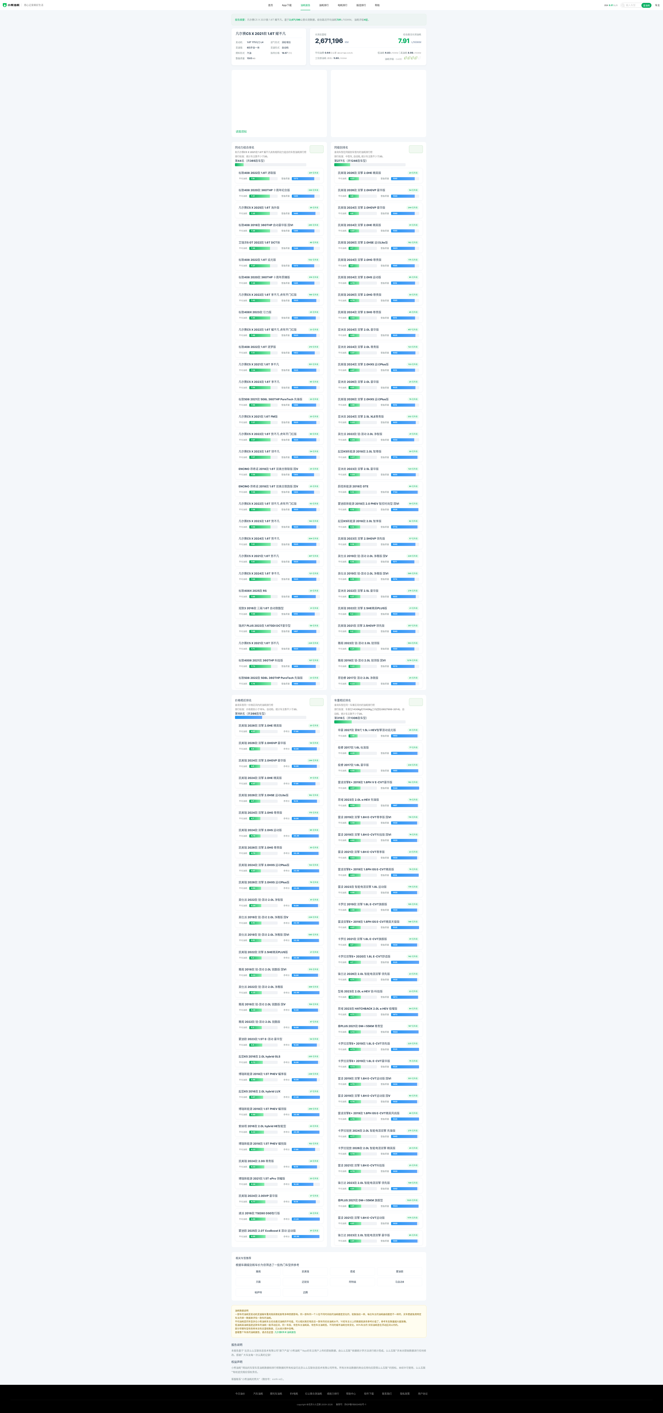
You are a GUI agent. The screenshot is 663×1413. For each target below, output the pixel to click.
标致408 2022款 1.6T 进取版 (257, 173)
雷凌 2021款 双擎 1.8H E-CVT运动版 (361, 1217)
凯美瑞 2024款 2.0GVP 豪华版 (258, 1195)
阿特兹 (352, 1281)
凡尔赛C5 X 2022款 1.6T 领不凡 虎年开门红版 (268, 503)
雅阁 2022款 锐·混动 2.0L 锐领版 (358, 643)
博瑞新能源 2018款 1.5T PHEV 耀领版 (262, 1109)
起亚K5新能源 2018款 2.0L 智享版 (359, 521)
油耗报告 (305, 5)
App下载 (287, 5)
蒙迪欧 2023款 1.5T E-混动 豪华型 (260, 1039)
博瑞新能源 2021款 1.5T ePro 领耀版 (262, 1178)
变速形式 (275, 47)
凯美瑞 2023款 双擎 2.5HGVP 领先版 (361, 538)
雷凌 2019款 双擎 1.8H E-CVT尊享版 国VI (364, 817)
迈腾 (305, 1292)
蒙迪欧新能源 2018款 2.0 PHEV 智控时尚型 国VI (368, 503)
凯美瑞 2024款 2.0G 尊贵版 (256, 1161)
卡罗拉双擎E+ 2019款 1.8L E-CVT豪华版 (364, 1061)
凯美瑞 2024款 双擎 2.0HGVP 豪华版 (361, 207)
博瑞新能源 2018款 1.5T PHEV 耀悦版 (262, 1143)
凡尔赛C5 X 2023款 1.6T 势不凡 (259, 521)
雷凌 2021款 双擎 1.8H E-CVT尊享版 (361, 852)
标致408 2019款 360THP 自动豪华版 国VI (266, 225)
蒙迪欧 (399, 1271)
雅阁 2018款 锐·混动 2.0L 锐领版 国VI (362, 660)
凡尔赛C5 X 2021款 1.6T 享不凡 (259, 364)
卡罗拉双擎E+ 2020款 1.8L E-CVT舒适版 (364, 956)
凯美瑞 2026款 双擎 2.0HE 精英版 (359, 173)
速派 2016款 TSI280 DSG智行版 (259, 1213)
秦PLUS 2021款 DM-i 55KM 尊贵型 (360, 1026)
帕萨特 (258, 1292)
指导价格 (275, 53)
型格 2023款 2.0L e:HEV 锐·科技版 (360, 991)
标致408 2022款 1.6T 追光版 (257, 259)
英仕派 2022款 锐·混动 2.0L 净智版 (360, 434)
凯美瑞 (305, 1271)
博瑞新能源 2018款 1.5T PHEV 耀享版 (262, 1074)
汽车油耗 (258, 1393)
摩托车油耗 (276, 1393)
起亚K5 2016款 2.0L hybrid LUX (259, 1091)
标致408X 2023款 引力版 (255, 312)
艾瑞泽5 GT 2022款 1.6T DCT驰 (259, 242)
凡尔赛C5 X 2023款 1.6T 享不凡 (259, 381)
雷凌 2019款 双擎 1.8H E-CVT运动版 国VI (364, 1078)
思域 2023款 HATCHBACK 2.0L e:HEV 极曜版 (367, 1008)
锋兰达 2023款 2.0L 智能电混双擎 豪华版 (364, 1235)
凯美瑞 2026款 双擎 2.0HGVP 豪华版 (361, 190)
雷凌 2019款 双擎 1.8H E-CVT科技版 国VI (364, 834)
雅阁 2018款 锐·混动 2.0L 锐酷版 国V (262, 1004)
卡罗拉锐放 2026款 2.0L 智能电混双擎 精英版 (366, 1148)
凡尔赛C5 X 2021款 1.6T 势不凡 (259, 556)
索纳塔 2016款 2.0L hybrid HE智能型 (262, 1126)
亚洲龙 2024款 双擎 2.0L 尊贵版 (358, 347)
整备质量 (240, 58)
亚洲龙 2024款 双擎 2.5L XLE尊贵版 (361, 416)
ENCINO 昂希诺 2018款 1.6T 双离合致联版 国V (268, 469)
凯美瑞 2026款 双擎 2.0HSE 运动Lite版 (363, 242)
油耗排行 (324, 5)
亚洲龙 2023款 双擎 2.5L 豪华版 (358, 469)
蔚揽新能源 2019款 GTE (353, 486)
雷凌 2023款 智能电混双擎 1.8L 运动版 (362, 886)
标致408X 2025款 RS (253, 590)
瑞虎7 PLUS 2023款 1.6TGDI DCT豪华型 (265, 625)
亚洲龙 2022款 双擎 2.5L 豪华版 (358, 590)
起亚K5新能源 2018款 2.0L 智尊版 (359, 451)
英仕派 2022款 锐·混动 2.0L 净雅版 (261, 987)
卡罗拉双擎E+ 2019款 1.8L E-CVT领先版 (364, 1043)
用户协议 (423, 1393)
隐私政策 (405, 1393)
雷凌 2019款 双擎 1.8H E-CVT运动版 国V (364, 1095)
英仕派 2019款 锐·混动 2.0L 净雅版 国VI (363, 573)
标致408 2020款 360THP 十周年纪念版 (264, 190)
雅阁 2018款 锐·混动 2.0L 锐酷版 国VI (262, 969)
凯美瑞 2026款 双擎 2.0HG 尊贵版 (359, 294)
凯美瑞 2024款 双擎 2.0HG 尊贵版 (359, 259)
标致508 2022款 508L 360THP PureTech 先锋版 (271, 678)
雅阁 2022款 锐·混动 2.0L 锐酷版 (259, 1021)
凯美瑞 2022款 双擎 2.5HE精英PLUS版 (362, 608)
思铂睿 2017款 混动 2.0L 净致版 (358, 678)
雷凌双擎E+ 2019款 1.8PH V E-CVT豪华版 (365, 782)
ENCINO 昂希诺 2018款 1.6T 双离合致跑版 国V (268, 486)
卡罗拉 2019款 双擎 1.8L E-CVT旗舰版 (362, 904)
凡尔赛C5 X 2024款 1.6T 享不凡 (259, 573)
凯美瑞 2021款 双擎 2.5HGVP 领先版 (361, 625)
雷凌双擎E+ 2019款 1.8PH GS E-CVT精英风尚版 (369, 1113)
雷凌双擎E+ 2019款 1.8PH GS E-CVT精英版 (366, 869)
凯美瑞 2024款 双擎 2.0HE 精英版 (359, 225)
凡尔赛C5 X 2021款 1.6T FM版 (258, 416)
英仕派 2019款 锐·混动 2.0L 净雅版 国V (363, 556)
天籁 (258, 1281)
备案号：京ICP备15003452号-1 (351, 1404)
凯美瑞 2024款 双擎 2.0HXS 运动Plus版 (363, 364)
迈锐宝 (305, 1281)
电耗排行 (342, 5)
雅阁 (258, 1271)
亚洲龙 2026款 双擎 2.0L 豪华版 (358, 381)
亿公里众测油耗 (313, 1393)
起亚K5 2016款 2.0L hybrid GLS (259, 1056)
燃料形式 (240, 53)
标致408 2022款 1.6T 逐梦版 (257, 347)
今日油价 (240, 1393)
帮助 (377, 5)
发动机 (239, 42)
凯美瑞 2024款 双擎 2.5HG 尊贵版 (359, 312)
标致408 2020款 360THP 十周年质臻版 (264, 277)
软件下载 (369, 1393)
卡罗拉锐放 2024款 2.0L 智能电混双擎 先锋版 (366, 1130)
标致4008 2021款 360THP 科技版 (261, 660)
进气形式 (275, 42)
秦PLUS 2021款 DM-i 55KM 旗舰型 (360, 1200)
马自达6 (399, 1281)
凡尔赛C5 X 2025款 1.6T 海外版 (259, 207)
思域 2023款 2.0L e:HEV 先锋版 (358, 799)
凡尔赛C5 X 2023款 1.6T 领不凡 (259, 451)
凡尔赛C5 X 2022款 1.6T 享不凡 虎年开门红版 (268, 294)
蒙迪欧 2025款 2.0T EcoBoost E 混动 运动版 (267, 1230)
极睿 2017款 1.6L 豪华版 (353, 765)
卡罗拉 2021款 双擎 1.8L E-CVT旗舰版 (362, 939)
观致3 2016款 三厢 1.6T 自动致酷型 (261, 608)
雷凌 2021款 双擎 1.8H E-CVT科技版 (361, 1165)
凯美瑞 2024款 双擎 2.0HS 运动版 (359, 277)
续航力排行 (333, 1393)
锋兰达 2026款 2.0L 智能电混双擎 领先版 (364, 974)
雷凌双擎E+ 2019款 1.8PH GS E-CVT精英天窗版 (369, 921)
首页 (270, 5)
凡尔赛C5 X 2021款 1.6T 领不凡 (259, 643)
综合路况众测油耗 (412, 34)
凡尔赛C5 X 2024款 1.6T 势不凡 (259, 538)
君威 (352, 1271)
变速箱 (239, 47)
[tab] (279, 156)
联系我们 (387, 1393)
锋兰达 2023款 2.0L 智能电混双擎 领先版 (364, 1183)
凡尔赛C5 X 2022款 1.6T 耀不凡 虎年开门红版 (268, 329)
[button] (317, 149)
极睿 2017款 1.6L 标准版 (353, 747)
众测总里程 (320, 34)
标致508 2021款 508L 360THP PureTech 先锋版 (270, 399)
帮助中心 (351, 1393)
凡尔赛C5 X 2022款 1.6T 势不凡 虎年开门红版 (268, 434)
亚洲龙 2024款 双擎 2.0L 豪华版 (358, 329)
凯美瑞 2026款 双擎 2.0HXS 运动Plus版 (363, 399)
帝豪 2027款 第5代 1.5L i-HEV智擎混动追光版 (367, 730)
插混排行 (361, 5)
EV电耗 (294, 1393)
